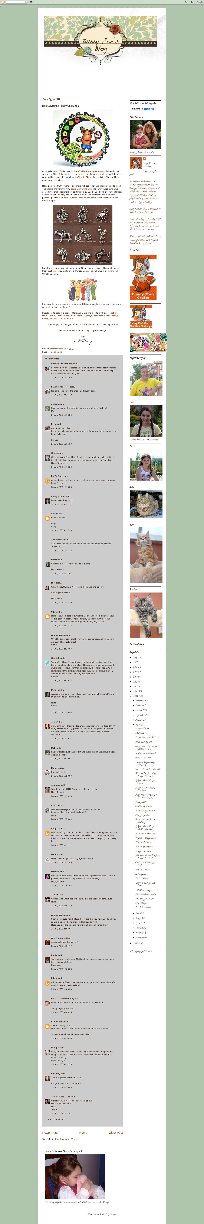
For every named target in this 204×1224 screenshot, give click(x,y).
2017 (135, 662)
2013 (135, 682)
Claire (86, 304)
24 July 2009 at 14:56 (61, 377)
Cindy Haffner (58, 496)
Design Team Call (143, 851)
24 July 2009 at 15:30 (61, 395)
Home (83, 1132)
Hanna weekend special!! (145, 894)
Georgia (55, 1047)
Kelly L (54, 828)
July (138, 725)
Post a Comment (56, 1119)
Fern (53, 424)
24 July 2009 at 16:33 (61, 487)
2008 (135, 944)
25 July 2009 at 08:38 (61, 989)
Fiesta (45, 200)
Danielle (55, 871)
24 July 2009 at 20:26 (61, 796)
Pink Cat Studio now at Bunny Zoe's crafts (145, 775)
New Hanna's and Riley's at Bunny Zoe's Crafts (147, 857)
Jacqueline (99, 315)
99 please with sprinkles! (145, 838)
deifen (54, 404)
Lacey (45, 318)
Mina (61, 318)
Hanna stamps (56, 352)
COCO (54, 805)
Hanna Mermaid (142, 878)
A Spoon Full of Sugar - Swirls (145, 782)
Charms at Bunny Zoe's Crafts (145, 864)
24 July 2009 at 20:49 (61, 819)
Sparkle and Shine (143, 758)
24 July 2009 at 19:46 (61, 712)
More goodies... (141, 802)
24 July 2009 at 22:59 (61, 862)
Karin (79, 315)
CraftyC (55, 658)
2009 (135, 696)
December (140, 701)
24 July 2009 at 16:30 (61, 444)
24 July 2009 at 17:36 (61, 550)
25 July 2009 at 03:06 (61, 885)
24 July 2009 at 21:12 (61, 845)
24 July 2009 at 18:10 (61, 602)
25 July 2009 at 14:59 (61, 1064)
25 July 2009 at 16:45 (61, 1087)
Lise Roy (55, 1073)
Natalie (54, 854)
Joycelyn (87, 315)
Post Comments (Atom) (66, 1139)
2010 (135, 691)
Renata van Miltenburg (62, 998)
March (139, 928)
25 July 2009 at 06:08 (61, 969)
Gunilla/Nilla (57, 1021)
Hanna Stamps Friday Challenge (145, 764)
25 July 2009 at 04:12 (61, 946)
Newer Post (50, 1132)
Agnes (66, 315)
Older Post (116, 1132)
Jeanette (55, 785)
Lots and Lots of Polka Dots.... (145, 884)
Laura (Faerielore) (60, 387)
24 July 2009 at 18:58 (61, 649)
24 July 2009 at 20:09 (61, 776)
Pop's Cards (57, 476)
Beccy (54, 559)
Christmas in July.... (143, 890)
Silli (53, 612)
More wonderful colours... (145, 811)
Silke (61, 174)
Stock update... (141, 733)
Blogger (112, 1215)
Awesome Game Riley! (144, 899)
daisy (54, 513)
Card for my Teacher (143, 806)
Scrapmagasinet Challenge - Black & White (147, 748)
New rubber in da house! (145, 753)
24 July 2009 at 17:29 (61, 530)
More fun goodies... (143, 815)
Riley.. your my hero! (143, 742)
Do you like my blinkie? (145, 737)
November (140, 705)
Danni (54, 768)
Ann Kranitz (57, 938)
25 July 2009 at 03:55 (61, 929)
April (138, 923)
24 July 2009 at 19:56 (61, 758)
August (139, 720)
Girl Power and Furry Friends (147, 769)
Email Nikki (135, 250)
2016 (135, 667)
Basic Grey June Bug (81, 189)
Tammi (54, 894)
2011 (135, 687)
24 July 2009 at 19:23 (61, 680)
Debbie (114, 313)
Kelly (59, 315)
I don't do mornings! (143, 907)
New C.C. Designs (142, 870)
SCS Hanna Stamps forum (90, 171)
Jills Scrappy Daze (60, 1096)
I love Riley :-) (141, 903)
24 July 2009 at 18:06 (61, 573)
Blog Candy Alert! (143, 842)
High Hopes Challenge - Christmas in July (146, 796)
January (139, 938)
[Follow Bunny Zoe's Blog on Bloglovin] (142, 110)
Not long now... (141, 874)
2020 (135, 658)
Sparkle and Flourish (61, 363)
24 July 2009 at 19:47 (61, 738)
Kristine (53, 318)
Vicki (72, 315)
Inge (108, 315)
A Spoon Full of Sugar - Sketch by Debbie (145, 828)
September (140, 715)
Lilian (54, 978)
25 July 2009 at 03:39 (61, 905)
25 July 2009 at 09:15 (61, 1012)
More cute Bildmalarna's (146, 834)
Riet (53, 583)
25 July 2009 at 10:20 (61, 1038)
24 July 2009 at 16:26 (61, 415)
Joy (53, 722)
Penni (54, 690)
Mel (53, 748)
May (138, 918)
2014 (135, 677)
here (53, 271)
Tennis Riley (84, 177)
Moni (76, 304)
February (140, 933)
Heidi (44, 315)
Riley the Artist (142, 729)
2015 (135, 672)
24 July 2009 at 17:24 (61, 504)
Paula (54, 955)
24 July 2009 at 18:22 (61, 625)
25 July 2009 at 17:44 (61, 1113)
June (138, 913)
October (139, 710)
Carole (52, 315)
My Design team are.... (144, 847)
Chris (54, 453)
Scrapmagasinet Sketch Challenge (145, 821)
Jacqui (115, 315)
